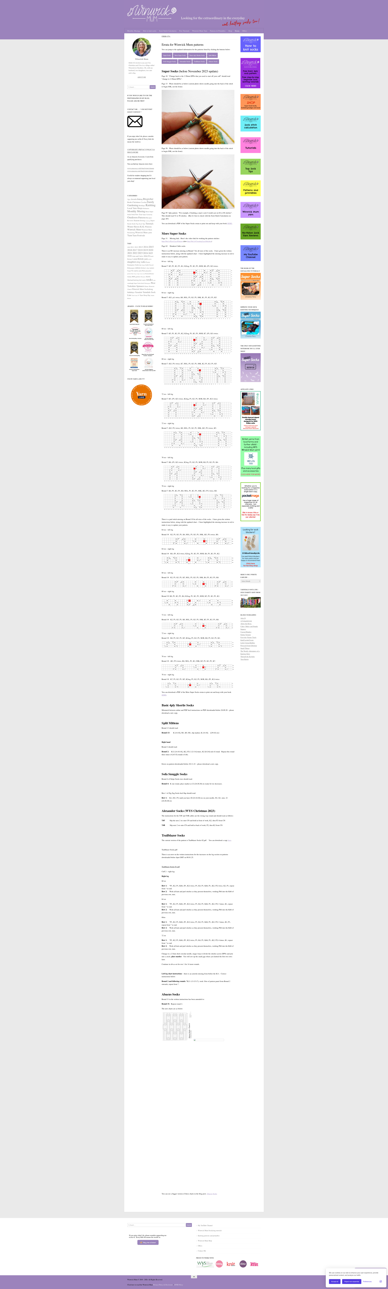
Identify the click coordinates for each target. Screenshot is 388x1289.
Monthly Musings (133, 31)
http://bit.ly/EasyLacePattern (172, 241)
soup (154, 280)
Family (150, 202)
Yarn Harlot (244, 659)
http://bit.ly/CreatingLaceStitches (199, 241)
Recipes (149, 218)
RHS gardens (136, 277)
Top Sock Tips (140, 224)
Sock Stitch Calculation (167, 31)
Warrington (147, 283)
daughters (132, 261)
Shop (230, 31)
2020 (150, 250)
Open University (147, 215)
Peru (143, 271)
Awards (134, 199)
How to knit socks (149, 31)
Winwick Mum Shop (205, 1241)
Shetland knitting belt (134, 280)
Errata (237, 31)
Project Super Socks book (139, 273)
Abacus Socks (213, 61)
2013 (141, 246)
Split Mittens (212, 55)
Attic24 (146, 255)
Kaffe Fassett (149, 265)
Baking (140, 199)
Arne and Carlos (137, 256)
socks (149, 279)
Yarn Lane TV (135, 295)
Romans (143, 277)
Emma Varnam (245, 634)
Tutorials (149, 223)
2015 (151, 246)
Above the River (246, 623)
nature (152, 268)
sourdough (130, 283)
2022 (135, 253)
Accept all (334, 1281)
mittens (138, 268)
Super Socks (167, 55)
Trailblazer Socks (199, 61)
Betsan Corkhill (132, 259)
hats (140, 265)
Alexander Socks (185, 61)
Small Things (245, 648)
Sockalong (148, 220)
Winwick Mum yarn (143, 232)
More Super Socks (180, 55)
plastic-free (130, 274)
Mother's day (145, 268)
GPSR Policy (178, 1285)
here (229, 840)
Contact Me (202, 1251)
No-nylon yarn (136, 271)
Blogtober (148, 199)
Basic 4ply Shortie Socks (197, 55)
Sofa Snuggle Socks (169, 61)
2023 (140, 253)
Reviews (130, 220)
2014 (145, 246)
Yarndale (138, 292)
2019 (145, 250)
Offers (244, 31)
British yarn (143, 258)
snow (144, 280)
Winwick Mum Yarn (199, 31)
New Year (138, 214)
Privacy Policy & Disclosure (163, 1285)
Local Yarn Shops (135, 208)
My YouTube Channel (205, 1225)
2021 (129, 253)
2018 (140, 250)
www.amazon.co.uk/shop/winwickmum (140, 168)
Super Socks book (139, 283)
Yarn (129, 235)
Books (129, 202)
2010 (128, 247)
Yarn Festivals (138, 235)
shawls (148, 276)
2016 (129, 250)
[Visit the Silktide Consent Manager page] (380, 1281)
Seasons (137, 220)
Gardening (132, 205)
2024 (145, 253)
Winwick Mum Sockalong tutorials (210, 1230)
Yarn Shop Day (145, 295)
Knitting (151, 205)
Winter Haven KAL (136, 226)
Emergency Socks (133, 265)
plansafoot (148, 271)
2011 (132, 247)
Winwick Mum (134, 229)
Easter (148, 262)
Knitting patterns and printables (209, 1235)
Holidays (142, 205)
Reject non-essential (351, 1281)
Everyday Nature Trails (248, 637)
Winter (146, 286)
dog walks (141, 261)
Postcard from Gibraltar (248, 645)
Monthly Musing (136, 211)
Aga (128, 199)
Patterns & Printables (218, 31)
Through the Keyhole (247, 656)
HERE (229, 223)
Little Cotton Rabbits (247, 643)
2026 (129, 255)
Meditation (146, 208)
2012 (136, 247)
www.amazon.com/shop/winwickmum (140, 171)
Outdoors (132, 217)
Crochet (144, 202)
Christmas (136, 202)
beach (151, 256)
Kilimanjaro (131, 268)
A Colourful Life (246, 621)
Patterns (142, 217)
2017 (135, 250)
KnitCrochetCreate (247, 640)
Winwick (148, 227)
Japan (143, 265)
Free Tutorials (184, 31)
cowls (149, 259)
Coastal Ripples (245, 632)
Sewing (142, 220)
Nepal (129, 271)
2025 (150, 252)
